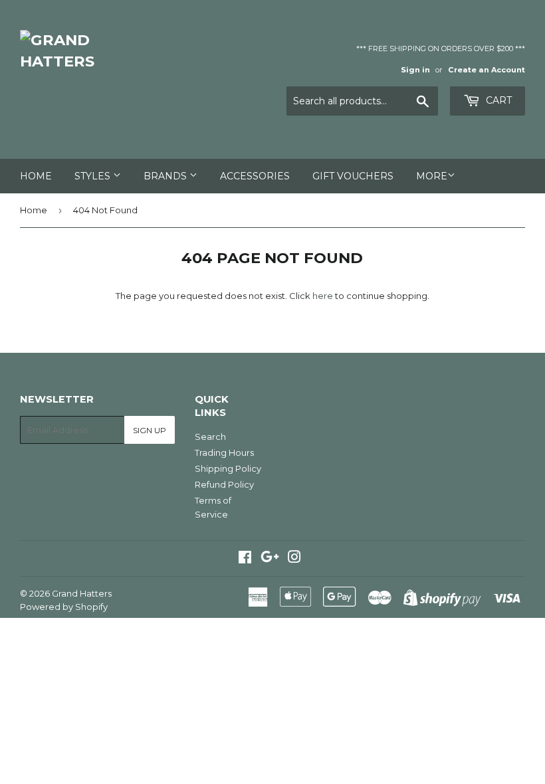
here (322, 295)
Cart (497, 100)
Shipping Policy (228, 468)
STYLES (93, 176)
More (431, 176)
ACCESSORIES (255, 176)
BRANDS (166, 176)
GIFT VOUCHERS (352, 176)
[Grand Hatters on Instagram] (294, 558)
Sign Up (149, 430)
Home (36, 176)
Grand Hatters (82, 593)
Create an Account (486, 69)
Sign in (415, 69)
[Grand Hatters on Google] (270, 558)
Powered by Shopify (64, 606)
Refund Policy (224, 484)
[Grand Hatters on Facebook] (245, 558)
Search (210, 436)
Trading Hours (224, 452)
